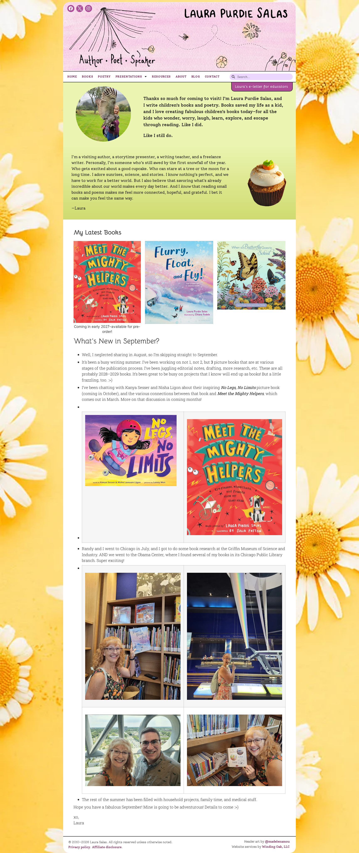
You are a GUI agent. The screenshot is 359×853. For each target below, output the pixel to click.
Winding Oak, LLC (276, 847)
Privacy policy (79, 847)
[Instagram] (88, 8)
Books (87, 76)
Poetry (104, 76)
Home (72, 76)
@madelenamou (277, 841)
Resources (161, 76)
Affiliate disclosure (107, 847)
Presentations (129, 76)
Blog (195, 76)
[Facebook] (70, 8)
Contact (212, 76)
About (181, 76)
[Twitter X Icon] (79, 8)
